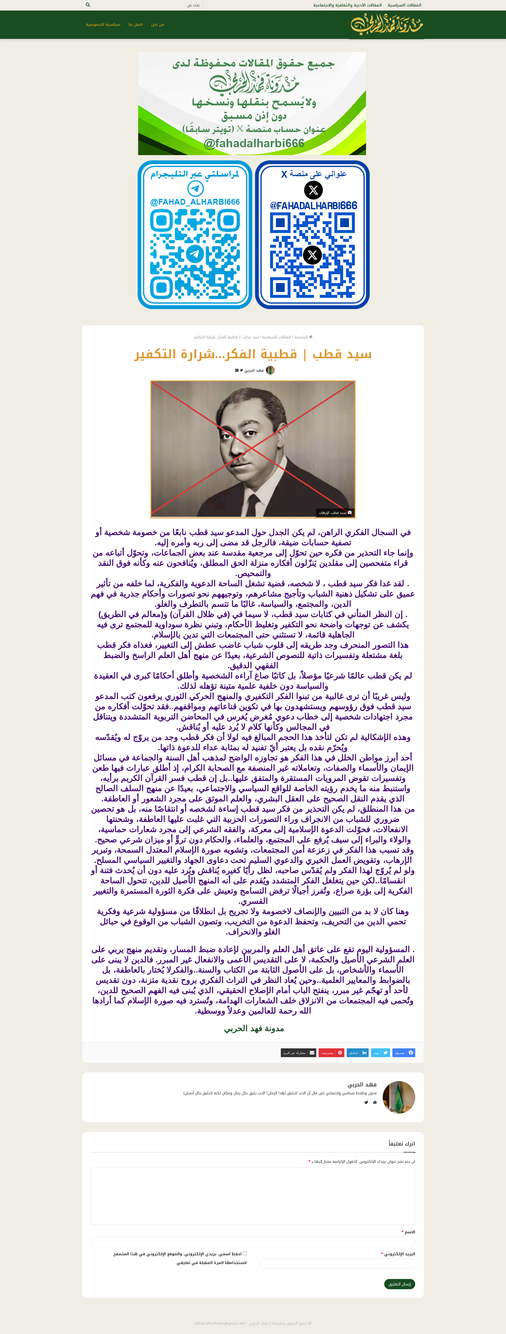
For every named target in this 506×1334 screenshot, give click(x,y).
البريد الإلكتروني (398, 1254)
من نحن (157, 24)
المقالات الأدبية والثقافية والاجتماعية (347, 5)
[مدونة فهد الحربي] (386, 24)
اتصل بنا (136, 24)
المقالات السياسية (404, 5)
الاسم (408, 1232)
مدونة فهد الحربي (253, 1028)
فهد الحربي (254, 370)
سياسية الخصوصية (103, 24)
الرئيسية (301, 337)
